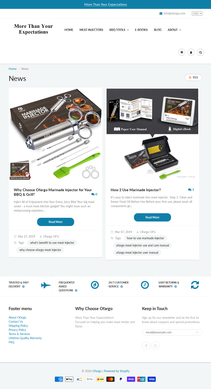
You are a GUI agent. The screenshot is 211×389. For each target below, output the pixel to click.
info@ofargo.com (174, 13)
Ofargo (97, 371)
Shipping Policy (18, 325)
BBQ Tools (117, 30)
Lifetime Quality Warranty (25, 338)
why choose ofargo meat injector (40, 250)
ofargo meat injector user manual (137, 252)
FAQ (11, 342)
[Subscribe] (197, 332)
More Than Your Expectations (105, 4)
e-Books (141, 30)
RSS (195, 77)
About (173, 30)
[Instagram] (155, 346)
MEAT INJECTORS (91, 30)
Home (68, 30)
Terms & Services (19, 334)
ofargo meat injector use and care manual (142, 245)
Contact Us (16, 321)
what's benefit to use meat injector (52, 242)
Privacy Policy (17, 330)
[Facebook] (146, 346)
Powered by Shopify (116, 371)
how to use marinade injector (145, 238)
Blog (158, 30)
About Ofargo (17, 317)
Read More (55, 222)
